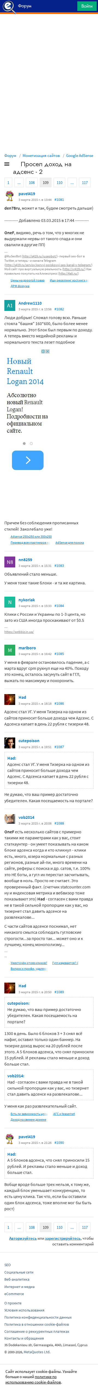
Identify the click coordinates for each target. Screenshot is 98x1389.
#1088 (59, 823)
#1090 (59, 1142)
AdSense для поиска (70, 542)
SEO (7, 1264)
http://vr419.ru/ (74, 269)
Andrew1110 (30, 303)
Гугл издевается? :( (65, 963)
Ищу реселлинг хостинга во (69, 280)
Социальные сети (18, 1272)
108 (32, 182)
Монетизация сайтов (41, 155)
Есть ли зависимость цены (29, 1114)
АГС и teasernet (64, 1114)
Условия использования (24, 1310)
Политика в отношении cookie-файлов (36, 1324)
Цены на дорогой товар (28, 280)
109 (45, 182)
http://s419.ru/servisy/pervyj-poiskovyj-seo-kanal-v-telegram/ (48, 265)
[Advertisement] (49, 27)
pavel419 (27, 193)
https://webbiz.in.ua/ (19, 632)
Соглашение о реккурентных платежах (36, 1331)
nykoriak (27, 599)
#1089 (59, 991)
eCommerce (14, 1293)
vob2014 (26, 817)
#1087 (59, 746)
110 (59, 182)
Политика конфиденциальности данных (38, 1317)
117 (85, 182)
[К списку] (16, 165)
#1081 (59, 199)
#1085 (59, 653)
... (19, 182)
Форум (10, 155)
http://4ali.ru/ (68, 273)
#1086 (59, 703)
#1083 (59, 565)
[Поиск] (71, 7)
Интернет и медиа (19, 1286)
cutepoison (29, 740)
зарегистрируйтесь (63, 1238)
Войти (87, 6)
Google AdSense (79, 155)
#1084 (59, 605)
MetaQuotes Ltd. (37, 1351)
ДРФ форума (20, 286)
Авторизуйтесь (23, 1238)
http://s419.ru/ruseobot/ (40, 256)
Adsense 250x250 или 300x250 (31, 536)
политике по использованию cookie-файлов (33, 1379)
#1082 (59, 309)
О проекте (13, 1303)
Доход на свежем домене (28, 1119)
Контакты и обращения (24, 1338)
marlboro (27, 647)
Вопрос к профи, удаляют (29, 968)
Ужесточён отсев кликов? (29, 963)
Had (22, 697)
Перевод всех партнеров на (30, 542)
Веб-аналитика (16, 1279)
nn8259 (25, 559)
